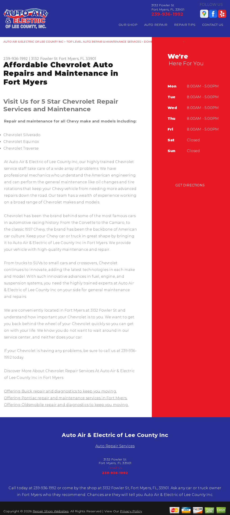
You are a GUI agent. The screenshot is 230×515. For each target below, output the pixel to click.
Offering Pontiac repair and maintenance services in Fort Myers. (65, 398)
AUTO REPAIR (155, 25)
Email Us (115, 468)
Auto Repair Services (115, 446)
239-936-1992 (167, 14)
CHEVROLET (194, 41)
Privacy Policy (131, 511)
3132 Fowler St (44, 59)
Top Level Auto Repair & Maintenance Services (103, 41)
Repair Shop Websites (51, 511)
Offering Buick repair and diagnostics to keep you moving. (60, 391)
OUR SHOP (128, 25)
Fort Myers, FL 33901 (77, 59)
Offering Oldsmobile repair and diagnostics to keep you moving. (66, 405)
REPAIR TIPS (184, 25)
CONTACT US (212, 25)
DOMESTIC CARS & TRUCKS (163, 41)
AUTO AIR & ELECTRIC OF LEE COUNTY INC (33, 41)
